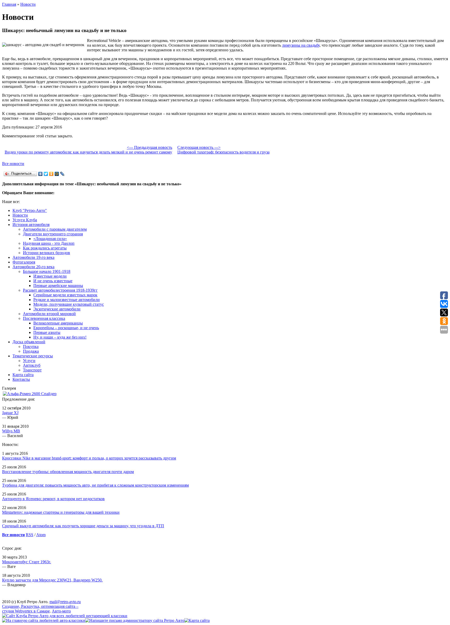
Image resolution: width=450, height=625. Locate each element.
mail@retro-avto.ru (65, 601)
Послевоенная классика (44, 318)
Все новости (13, 163)
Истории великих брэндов (46, 252)
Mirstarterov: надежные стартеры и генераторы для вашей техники (61, 512)
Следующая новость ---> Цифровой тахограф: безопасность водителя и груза (223, 149)
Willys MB (11, 431)
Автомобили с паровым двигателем (55, 229)
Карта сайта (23, 374)
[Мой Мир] (57, 173)
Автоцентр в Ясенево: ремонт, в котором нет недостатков (53, 499)
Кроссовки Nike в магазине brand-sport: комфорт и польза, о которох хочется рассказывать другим (89, 458)
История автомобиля (30, 224)
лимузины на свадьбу (301, 45)
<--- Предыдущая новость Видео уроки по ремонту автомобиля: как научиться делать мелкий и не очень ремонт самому (88, 149)
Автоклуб (31, 365)
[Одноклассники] (51, 173)
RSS (29, 534)
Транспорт (32, 370)
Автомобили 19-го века (33, 257)
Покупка (31, 346)
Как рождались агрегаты (45, 248)
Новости (28, 4)
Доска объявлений (28, 342)
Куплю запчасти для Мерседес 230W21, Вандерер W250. (52, 580)
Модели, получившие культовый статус (68, 304)
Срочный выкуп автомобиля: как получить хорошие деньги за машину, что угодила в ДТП (83, 526)
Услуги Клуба (24, 220)
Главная (9, 4)
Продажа (31, 351)
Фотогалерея (23, 262)
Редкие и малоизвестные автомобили (66, 299)
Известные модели (50, 276)
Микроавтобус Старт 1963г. (26, 562)
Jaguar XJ (10, 412)
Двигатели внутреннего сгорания (53, 234)
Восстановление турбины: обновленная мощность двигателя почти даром (68, 471)
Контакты (21, 379)
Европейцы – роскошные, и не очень (66, 328)
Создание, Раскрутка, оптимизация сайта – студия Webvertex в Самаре (40, 608)
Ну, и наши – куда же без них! (59, 337)
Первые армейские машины (58, 285)
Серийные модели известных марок (65, 295)
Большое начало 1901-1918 (46, 271)
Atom (41, 534)
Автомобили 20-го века (33, 267)
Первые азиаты (46, 332)
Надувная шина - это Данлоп (48, 243)
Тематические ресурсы (32, 356)
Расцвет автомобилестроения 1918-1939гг (60, 290)
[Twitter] (46, 173)
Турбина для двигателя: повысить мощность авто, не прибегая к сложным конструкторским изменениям (95, 485)
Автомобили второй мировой (49, 313)
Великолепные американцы (58, 323)
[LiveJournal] (62, 173)
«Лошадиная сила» (50, 238)
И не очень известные (52, 281)
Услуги (29, 360)
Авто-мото (61, 611)
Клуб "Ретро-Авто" (29, 210)
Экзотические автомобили (56, 309)
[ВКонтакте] (40, 173)
